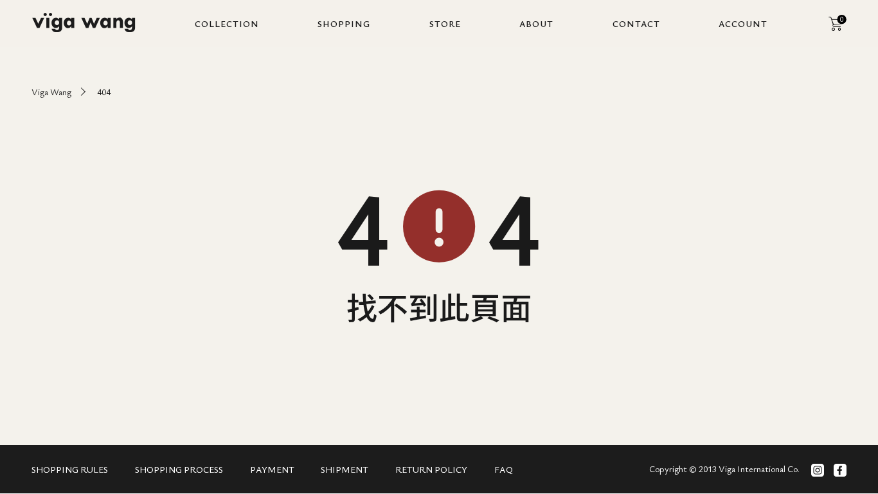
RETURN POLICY (431, 469)
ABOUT (536, 23)
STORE (445, 23)
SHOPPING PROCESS (179, 469)
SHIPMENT (344, 469)
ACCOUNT (743, 23)
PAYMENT (272, 469)
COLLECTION (227, 23)
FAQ (503, 469)
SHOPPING (344, 23)
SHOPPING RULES (69, 469)
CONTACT (636, 23)
